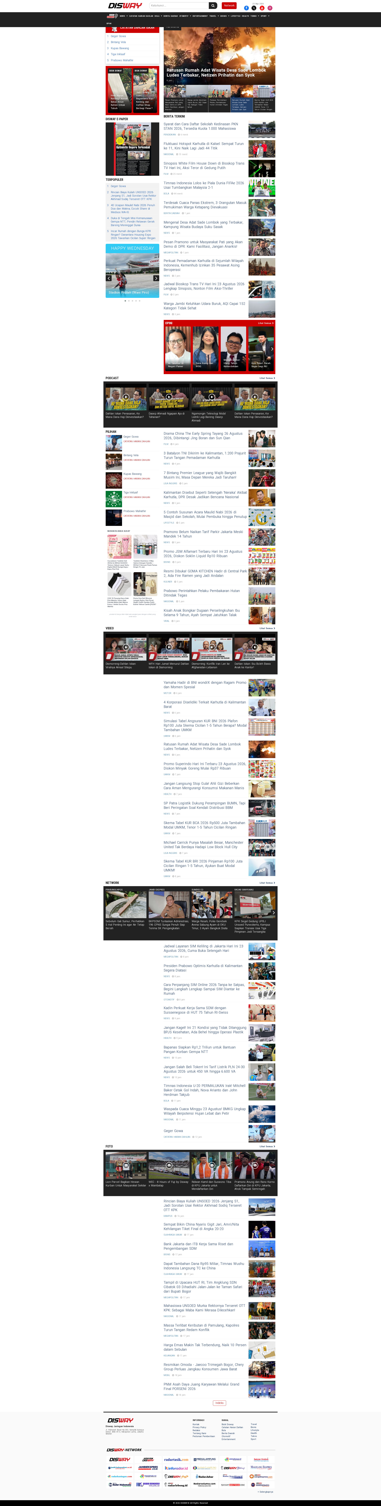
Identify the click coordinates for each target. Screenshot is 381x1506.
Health (245, 16)
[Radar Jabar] (204, 1476)
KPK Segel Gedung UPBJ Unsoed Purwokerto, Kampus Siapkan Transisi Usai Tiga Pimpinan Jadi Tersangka (252, 926)
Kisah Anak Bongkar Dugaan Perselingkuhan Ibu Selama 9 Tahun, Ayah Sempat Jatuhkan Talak (202, 613)
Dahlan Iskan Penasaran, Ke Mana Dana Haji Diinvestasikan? (125, 415)
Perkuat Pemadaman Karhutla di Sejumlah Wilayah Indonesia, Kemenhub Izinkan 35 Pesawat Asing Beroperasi (204, 265)
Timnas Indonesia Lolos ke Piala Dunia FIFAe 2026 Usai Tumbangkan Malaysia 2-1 (204, 185)
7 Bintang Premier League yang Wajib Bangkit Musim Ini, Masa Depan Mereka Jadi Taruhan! (200, 475)
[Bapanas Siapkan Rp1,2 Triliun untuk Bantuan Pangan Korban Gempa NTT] (262, 1052)
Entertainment (200, 16)
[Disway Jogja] (176, 1476)
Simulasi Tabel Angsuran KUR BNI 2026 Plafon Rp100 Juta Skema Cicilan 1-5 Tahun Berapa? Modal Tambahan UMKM (205, 726)
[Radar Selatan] (261, 1485)
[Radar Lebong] (176, 1485)
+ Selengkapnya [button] (265, 1491)
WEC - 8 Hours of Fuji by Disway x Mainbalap (169, 1183)
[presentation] (109, 278)
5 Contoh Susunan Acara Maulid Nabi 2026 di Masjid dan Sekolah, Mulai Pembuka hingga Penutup (205, 514)
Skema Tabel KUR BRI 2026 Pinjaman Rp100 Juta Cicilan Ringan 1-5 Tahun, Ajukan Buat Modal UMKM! (203, 866)
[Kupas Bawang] (114, 480)
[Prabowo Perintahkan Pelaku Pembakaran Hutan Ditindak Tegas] (262, 596)
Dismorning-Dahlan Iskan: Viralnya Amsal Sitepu (121, 665)
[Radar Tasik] (176, 1459)
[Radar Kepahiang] (233, 1476)
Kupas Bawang (118, 48)
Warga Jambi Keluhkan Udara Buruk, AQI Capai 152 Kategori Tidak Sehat (204, 306)
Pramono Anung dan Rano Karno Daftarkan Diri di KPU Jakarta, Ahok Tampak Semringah (255, 1185)
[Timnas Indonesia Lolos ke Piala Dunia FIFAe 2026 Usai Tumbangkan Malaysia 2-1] (262, 188)
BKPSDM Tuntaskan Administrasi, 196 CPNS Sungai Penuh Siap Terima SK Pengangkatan (169, 924)
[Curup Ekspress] (261, 1476)
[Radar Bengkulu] (148, 1485)
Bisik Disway (228, 1424)
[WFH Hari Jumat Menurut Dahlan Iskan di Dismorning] (169, 647)
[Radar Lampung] (204, 1468)
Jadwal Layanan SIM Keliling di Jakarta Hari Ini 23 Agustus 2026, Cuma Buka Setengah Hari (203, 948)
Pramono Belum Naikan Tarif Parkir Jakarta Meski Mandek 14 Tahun (203, 534)
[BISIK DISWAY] (112, 16)
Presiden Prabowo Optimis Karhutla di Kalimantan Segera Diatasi (203, 968)
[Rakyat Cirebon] (261, 1459)
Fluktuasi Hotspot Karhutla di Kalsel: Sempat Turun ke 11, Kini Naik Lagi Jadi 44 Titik (204, 146)
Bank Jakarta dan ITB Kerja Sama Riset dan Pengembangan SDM (198, 1246)
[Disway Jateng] (233, 1468)
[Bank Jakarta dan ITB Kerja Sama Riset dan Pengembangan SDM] (262, 1249)
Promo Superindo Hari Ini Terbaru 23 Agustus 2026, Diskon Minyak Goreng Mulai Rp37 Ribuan (205, 766)
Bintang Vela (116, 42)
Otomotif (183, 16)
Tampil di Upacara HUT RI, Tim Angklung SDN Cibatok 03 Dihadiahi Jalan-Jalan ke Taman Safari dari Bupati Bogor (203, 1287)
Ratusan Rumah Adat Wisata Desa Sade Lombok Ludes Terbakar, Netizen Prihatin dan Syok (202, 746)
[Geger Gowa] (114, 443)
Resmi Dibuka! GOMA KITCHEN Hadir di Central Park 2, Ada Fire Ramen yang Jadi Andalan (205, 573)
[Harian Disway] (148, 1459)
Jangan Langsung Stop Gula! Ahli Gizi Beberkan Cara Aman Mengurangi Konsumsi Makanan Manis (204, 786)
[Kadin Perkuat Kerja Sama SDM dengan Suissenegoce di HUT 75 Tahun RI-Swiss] (262, 1013)
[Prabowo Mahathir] (114, 517)
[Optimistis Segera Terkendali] (132, 149)
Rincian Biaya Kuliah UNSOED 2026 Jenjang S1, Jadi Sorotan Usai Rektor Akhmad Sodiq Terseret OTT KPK (131, 196)
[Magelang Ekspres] (261, 1468)
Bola (157, 16)
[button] (125, 300)
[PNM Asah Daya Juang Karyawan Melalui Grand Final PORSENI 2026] (262, 1389)
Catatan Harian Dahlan (141, 16)
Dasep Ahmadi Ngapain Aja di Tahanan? (167, 415)
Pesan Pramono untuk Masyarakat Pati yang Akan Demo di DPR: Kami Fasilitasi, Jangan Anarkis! (203, 244)
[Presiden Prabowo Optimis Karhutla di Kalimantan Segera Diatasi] (262, 971)
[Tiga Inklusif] (114, 499)
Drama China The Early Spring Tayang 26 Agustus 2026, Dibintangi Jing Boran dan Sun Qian (203, 436)
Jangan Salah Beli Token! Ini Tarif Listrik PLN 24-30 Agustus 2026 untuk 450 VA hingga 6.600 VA (204, 1069)
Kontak (196, 1424)
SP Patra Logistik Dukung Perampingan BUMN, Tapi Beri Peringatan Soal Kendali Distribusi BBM (204, 805)
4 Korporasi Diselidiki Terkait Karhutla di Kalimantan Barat (205, 704)
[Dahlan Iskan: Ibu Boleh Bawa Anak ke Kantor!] (255, 647)
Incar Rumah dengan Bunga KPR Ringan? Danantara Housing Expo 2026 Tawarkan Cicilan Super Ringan (131, 235)
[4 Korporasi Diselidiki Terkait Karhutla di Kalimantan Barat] (262, 707)
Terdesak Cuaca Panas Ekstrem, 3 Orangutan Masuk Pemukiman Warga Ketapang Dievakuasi (205, 205)
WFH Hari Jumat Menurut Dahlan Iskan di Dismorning (169, 665)
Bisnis (223, 16)
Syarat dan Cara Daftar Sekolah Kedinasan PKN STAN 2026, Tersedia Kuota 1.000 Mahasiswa (201, 126)
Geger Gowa (116, 36)
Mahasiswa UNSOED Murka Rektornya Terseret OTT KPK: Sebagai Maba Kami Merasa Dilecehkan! (204, 1308)
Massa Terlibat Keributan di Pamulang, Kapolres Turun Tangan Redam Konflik (201, 1327)
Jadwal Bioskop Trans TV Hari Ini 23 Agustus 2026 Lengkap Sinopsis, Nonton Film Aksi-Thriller (204, 286)
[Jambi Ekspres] (148, 1468)
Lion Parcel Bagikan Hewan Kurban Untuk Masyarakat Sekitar (126, 1183)
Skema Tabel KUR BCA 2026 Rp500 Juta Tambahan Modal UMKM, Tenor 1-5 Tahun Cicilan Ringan (204, 825)
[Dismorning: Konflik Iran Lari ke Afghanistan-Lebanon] (212, 647)
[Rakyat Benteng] (233, 1485)
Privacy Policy (199, 1427)
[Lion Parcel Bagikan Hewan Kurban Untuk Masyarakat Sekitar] (126, 1165)
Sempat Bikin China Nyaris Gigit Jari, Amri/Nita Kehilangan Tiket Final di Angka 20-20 (201, 1227)
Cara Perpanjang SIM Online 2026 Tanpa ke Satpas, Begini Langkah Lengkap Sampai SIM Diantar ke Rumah (204, 989)
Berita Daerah (171, 16)
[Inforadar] (176, 1468)
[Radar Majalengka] (148, 1476)
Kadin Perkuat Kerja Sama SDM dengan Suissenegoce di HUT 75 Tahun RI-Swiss (196, 1010)
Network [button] (229, 6)
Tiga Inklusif (116, 54)
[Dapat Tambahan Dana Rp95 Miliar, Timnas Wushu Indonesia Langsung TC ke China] (262, 1269)
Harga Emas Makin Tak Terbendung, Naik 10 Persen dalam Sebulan (205, 1347)
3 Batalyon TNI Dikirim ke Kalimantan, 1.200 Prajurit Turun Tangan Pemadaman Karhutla (205, 455)
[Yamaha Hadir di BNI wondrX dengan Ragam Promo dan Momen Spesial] (262, 687)
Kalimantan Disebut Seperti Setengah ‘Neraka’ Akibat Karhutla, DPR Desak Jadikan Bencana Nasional (205, 495)
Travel (212, 16)
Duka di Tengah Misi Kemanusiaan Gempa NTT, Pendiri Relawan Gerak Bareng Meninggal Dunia (130, 222)
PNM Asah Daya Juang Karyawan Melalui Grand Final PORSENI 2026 (201, 1386)
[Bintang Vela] (114, 462)
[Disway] (119, 1459)
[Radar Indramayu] (233, 1459)
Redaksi (196, 1430)
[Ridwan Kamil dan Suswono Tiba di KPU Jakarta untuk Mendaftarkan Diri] (212, 1165)
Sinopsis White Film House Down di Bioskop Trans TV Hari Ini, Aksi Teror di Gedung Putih (204, 166)
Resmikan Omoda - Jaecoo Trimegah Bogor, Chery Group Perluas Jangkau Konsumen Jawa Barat (204, 1367)
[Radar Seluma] (204, 1485)
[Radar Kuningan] (119, 1476)
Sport (264, 16)
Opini (108, 23)
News (122, 16)
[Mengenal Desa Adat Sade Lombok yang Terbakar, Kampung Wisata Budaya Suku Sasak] (262, 227)
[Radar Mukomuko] (119, 1485)
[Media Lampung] (204, 1459)
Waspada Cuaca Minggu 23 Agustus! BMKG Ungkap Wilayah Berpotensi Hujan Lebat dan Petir (205, 1111)
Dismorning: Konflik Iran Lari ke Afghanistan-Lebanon (211, 665)
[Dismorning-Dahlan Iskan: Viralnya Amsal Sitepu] (126, 647)
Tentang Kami (199, 1433)
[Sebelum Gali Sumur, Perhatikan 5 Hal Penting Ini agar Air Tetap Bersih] (126, 904)
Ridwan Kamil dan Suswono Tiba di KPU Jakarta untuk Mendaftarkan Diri (211, 1185)
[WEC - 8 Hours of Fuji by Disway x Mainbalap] (169, 1165)
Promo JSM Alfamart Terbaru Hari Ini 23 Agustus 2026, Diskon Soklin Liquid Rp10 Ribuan (203, 554)
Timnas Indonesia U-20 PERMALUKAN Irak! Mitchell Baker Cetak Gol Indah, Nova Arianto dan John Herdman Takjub (204, 1090)
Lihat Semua (265, 323)
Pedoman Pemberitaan (204, 1436)
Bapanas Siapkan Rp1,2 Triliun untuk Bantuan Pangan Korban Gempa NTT (200, 1049)
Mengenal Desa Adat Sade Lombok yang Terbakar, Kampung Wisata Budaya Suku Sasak (203, 225)
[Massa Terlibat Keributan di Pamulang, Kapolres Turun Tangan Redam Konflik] (262, 1330)
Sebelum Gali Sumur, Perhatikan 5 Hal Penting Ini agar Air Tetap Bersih (125, 924)
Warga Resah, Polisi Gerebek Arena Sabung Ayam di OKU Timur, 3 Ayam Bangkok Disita (210, 924)
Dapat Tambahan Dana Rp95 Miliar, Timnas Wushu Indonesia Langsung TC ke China (204, 1266)
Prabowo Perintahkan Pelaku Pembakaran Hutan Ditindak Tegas (202, 593)
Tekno (253, 16)
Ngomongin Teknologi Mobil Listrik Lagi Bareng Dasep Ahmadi (209, 417)
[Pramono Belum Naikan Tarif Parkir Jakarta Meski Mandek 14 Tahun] (262, 537)
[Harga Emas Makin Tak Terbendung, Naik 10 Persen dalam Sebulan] (262, 1350)
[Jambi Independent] (119, 1468)
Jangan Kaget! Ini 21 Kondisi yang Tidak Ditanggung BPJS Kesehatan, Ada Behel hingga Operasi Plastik (205, 1030)
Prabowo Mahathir (120, 60)
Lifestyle (235, 16)
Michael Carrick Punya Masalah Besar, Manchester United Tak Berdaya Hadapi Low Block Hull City (203, 845)
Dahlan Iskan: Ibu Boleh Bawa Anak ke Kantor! (253, 665)
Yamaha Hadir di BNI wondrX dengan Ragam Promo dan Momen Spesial (205, 685)
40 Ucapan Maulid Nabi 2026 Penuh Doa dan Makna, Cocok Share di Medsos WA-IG (131, 209)
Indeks (220, 1403)
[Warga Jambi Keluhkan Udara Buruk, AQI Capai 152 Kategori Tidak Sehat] (262, 309)
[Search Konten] (213, 5)
